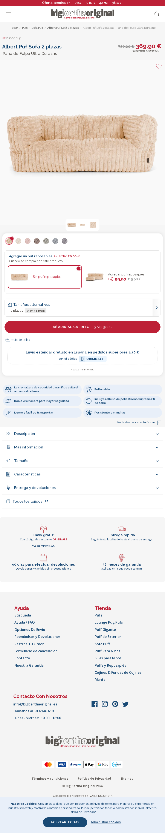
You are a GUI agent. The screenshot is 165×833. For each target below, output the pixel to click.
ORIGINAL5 (95, 359)
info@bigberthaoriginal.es (35, 704)
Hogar (14, 27)
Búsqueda (22, 615)
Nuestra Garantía (29, 665)
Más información (28, 447)
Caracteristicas (27, 474)
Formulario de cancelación (36, 651)
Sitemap (127, 778)
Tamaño (21, 461)
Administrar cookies (106, 822)
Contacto (22, 658)
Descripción (24, 434)
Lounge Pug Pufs (109, 622)
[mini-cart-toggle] (156, 14)
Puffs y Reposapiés (110, 665)
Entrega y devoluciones (35, 488)
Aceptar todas (65, 822)
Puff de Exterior (108, 636)
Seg (118, 3)
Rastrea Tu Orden (29, 644)
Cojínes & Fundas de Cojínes (118, 672)
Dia (79, 3)
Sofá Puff (102, 644)
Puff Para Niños (107, 651)
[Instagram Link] (105, 706)
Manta (100, 679)
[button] (72, 225)
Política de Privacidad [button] (82, 812)
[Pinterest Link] (115, 706)
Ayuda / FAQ (24, 622)
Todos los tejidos (27, 501)
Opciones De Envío (29, 629)
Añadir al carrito (82, 327)
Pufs (98, 615)
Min (106, 3)
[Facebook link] (95, 706)
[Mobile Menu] (9, 14)
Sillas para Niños (108, 658)
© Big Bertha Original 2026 (82, 786)
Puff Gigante (105, 629)
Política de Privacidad (94, 778)
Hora (92, 3)
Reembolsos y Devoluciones (37, 636)
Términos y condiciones (50, 778)
